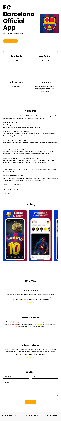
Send (30, 402)
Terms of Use (31, 415)
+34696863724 (9, 415)
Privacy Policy (52, 415)
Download (10, 41)
